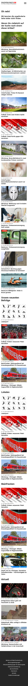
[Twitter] (14, 655)
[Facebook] (9, 655)
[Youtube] (18, 655)
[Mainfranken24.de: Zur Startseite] (8, 3)
